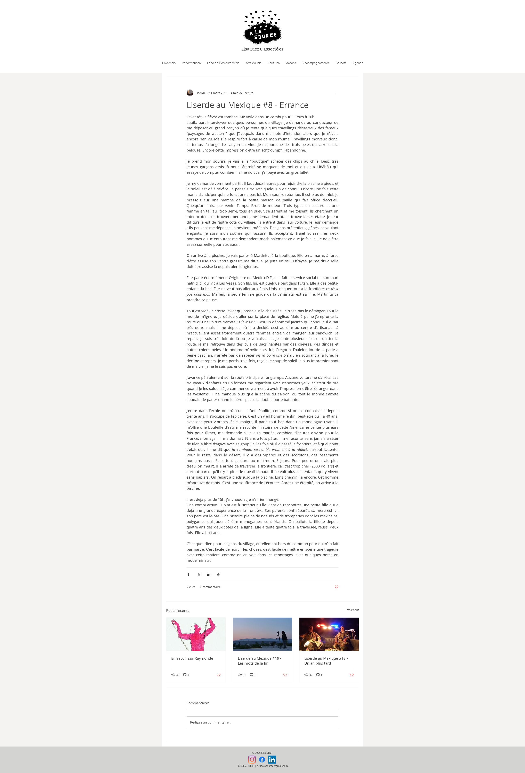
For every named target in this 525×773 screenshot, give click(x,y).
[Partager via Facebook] (189, 574)
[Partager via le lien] (219, 574)
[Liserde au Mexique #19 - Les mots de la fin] (262, 634)
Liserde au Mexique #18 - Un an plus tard (326, 661)
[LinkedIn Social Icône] (272, 760)
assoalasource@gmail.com (272, 765)
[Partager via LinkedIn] (209, 574)
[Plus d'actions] (335, 92)
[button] (191, 63)
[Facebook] (262, 760)
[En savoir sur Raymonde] (196, 634)
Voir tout (353, 610)
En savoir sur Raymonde (192, 658)
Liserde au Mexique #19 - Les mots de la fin (259, 661)
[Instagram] (252, 760)
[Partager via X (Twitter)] (199, 574)
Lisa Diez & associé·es (262, 49)
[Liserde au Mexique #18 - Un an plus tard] (329, 634)
